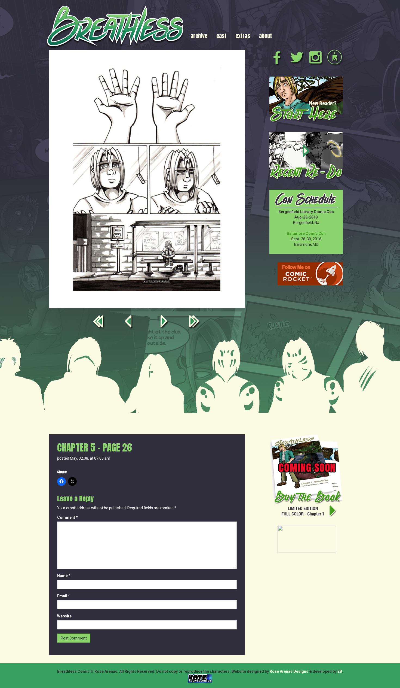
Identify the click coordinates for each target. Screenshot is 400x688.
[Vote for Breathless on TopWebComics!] (200, 678)
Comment (67, 517)
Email (63, 596)
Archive (198, 36)
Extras (242, 36)
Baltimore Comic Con (306, 233)
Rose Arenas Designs (289, 671)
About (265, 36)
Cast (221, 36)
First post (99, 322)
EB (339, 671)
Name (63, 576)
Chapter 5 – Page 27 (165, 322)
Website (64, 616)
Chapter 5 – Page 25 (129, 322)
